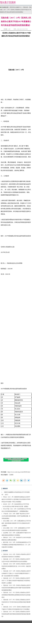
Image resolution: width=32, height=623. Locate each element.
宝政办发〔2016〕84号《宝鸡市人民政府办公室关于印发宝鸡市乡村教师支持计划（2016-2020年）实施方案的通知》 (16, 566)
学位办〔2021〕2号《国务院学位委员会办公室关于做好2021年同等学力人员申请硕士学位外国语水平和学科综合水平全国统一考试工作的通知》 (16, 499)
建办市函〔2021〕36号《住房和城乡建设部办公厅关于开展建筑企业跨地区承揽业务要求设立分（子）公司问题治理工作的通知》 (16, 545)
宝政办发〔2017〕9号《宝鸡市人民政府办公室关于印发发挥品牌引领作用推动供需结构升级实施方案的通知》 (16, 614)
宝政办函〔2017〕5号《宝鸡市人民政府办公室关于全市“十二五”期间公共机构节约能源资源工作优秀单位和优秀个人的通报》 (16, 581)
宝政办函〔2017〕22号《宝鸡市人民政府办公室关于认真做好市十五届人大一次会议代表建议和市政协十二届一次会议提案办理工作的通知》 (16, 573)
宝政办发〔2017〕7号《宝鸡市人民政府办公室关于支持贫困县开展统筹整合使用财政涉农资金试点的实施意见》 (16, 595)
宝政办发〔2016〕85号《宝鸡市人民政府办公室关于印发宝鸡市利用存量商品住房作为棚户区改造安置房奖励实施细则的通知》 (16, 588)
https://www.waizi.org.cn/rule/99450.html (19, 472)
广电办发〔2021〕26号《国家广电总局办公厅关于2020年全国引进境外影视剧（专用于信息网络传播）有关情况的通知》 (16, 516)
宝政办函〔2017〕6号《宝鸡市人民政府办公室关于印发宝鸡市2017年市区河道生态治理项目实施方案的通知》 (16, 602)
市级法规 (25, 7)
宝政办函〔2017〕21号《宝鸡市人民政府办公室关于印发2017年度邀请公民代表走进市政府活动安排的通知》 (15, 10)
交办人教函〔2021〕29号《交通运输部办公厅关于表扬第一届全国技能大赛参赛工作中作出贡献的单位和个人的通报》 (16, 523)
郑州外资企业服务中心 (16, 7)
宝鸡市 (11, 474)
